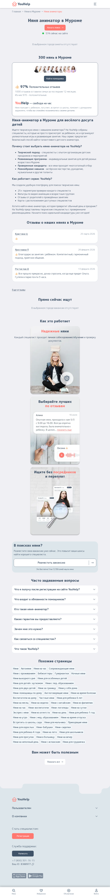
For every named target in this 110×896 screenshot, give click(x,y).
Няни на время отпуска (73, 717)
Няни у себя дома (67, 688)
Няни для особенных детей (52, 678)
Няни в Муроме (32, 11)
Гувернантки (62, 673)
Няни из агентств (40, 712)
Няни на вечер (64, 737)
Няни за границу (47, 688)
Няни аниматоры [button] (53, 11)
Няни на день (59, 712)
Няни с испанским (50, 741)
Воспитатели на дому (25, 697)
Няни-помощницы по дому (27, 693)
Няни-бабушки (44, 727)
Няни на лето (50, 732)
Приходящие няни (77, 722)
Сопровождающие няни (61, 668)
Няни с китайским (60, 702)
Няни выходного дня (24, 678)
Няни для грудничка (74, 741)
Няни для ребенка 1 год (82, 712)
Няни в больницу (45, 737)
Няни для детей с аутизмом (28, 683)
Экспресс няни (21, 712)
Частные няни (46, 697)
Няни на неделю (39, 702)
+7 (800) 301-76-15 (23, 860)
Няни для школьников (71, 732)
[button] (55, 589)
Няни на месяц (21, 702)
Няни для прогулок (23, 737)
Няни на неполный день (25, 741)
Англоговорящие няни (56, 693)
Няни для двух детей (24, 688)
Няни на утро (20, 717)
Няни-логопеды (59, 707)
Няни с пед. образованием (59, 683)
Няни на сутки (78, 707)
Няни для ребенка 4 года (26, 732)
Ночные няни (78, 673)
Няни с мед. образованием (44, 717)
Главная (16, 11)
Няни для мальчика (54, 722)
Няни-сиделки (63, 727)
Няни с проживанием (24, 673)
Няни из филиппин (83, 702)
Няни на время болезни (83, 693)
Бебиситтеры (45, 673)
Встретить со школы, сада (27, 722)
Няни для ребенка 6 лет (69, 697)
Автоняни (26, 668)
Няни (15, 668)
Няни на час (40, 668)
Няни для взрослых (23, 727)
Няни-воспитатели (38, 707)
